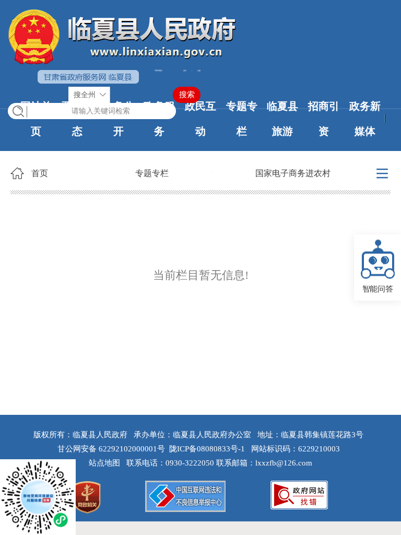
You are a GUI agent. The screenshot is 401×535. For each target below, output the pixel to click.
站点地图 (106, 463)
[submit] (186, 95)
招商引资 (323, 118)
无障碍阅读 (158, 71)
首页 (39, 173)
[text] (92, 111)
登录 (184, 71)
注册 (198, 71)
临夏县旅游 (282, 118)
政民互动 (200, 118)
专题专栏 (241, 118)
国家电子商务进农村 (293, 173)
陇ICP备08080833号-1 (207, 449)
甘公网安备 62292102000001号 (111, 449)
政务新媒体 (365, 118)
